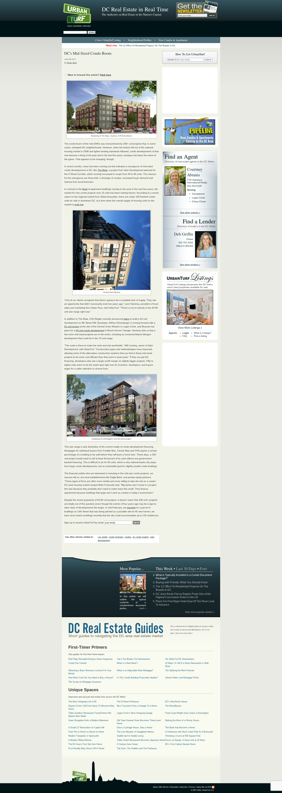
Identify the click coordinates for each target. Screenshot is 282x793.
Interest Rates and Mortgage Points (182, 677)
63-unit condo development (90, 330)
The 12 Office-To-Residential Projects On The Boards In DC (147, 45)
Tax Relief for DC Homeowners (179, 659)
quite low (78, 204)
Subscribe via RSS (203, 787)
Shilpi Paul (72, 62)
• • (141, 40)
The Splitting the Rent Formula (179, 670)
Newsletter (77, 26)
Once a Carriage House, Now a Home (134, 727)
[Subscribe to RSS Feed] (213, 787)
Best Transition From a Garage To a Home (137, 706)
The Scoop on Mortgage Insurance (84, 682)
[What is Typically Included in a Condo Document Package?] (133, 593)
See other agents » (190, 212)
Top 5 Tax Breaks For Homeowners (133, 659)
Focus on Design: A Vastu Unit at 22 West (185, 740)
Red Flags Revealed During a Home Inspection (90, 659)
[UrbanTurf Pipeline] (190, 146)
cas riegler (102, 537)
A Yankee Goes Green (127, 744)
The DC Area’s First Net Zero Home (85, 744)
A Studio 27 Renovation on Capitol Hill (86, 727)
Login (185, 333)
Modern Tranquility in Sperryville (83, 736)
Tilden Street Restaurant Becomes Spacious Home (141, 740)
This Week (164, 568)
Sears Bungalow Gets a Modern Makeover (88, 720)
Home (69, 26)
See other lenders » (190, 264)
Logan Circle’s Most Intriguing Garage (134, 713)
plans (126, 319)
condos (128, 537)
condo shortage (116, 537)
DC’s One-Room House (176, 701)
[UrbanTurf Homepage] (80, 14)
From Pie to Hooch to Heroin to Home (86, 732)
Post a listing (200, 336)
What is (202, 333)
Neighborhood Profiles (139, 40)
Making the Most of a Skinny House (182, 720)
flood (84, 189)
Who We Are (164, 787)
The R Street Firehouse (128, 701)
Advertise (87, 26)
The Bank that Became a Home (180, 727)
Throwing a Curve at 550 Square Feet (182, 736)
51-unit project (71, 326)
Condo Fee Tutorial (77, 663)
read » (142, 608)
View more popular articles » (199, 612)
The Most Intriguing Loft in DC (82, 701)
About (155, 787)
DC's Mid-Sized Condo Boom (87, 53)
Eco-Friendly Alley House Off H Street (86, 748)
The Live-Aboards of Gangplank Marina (135, 732)
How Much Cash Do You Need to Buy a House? (90, 677)
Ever (203, 568)
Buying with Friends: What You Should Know (182, 582)
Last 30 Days (186, 568)
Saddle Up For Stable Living (130, 736)
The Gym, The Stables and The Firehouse (137, 748)
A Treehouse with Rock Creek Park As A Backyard (189, 732)
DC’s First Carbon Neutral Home (180, 744)
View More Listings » (190, 327)
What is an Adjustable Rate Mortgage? (135, 670)
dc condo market (141, 537)
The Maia (102, 170)
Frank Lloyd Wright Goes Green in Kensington (187, 713)
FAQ (184, 336)
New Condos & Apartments (173, 40)
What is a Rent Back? (127, 663)
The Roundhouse (173, 706)
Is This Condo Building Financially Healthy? (137, 677)
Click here (105, 75)
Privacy (192, 787)
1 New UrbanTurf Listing (108, 40)
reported (131, 507)
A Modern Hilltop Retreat (79, 740)
